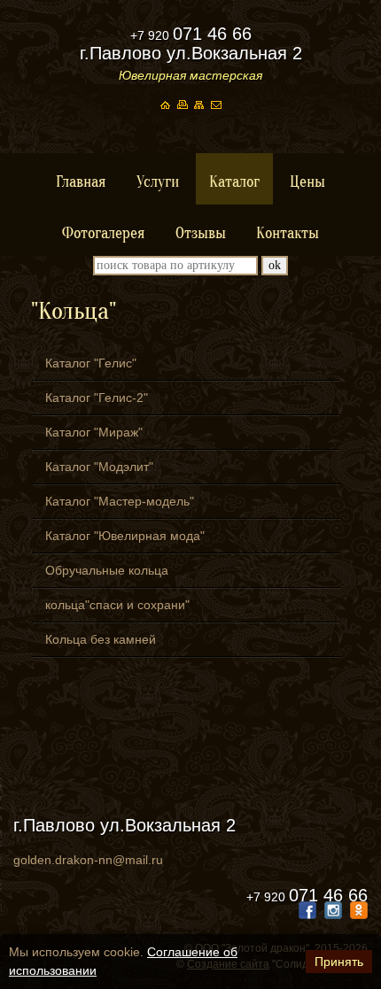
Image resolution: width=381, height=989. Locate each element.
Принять (339, 961)
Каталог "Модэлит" (99, 467)
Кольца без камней (100, 639)
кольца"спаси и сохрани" (117, 605)
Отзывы (200, 233)
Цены (307, 182)
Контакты (287, 233)
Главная (81, 182)
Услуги (157, 182)
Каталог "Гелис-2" (96, 397)
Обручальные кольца (106, 570)
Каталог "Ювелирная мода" (125, 536)
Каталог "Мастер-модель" (119, 501)
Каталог (234, 182)
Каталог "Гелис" (90, 363)
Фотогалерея (103, 233)
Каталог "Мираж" (94, 432)
